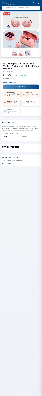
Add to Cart (21, 87)
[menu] (3, 2)
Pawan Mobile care (9, 82)
